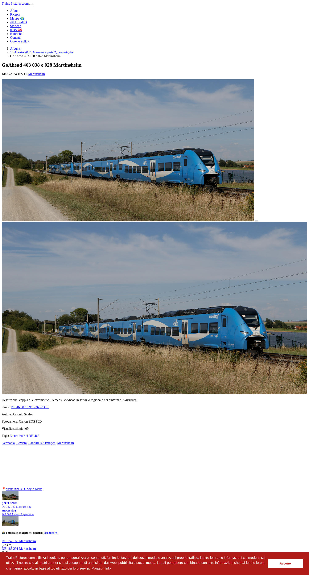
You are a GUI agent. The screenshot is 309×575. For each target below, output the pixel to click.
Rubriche (16, 34)
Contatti (15, 37)
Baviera (21, 443)
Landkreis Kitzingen (41, 443)
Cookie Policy (19, 41)
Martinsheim (36, 74)
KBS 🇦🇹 (16, 30)
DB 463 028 (20, 407)
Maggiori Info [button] (101, 568)
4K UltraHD (18, 22)
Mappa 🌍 (17, 18)
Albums (15, 48)
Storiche (15, 26)
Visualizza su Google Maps (24, 489)
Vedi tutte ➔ (50, 532)
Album (14, 10)
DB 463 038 (39, 407)
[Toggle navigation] (31, 4)
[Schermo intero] (256, 221)
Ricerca (15, 14)
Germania (8, 443)
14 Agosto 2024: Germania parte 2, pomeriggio (41, 52)
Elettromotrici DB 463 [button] (24, 436)
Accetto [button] (285, 563)
